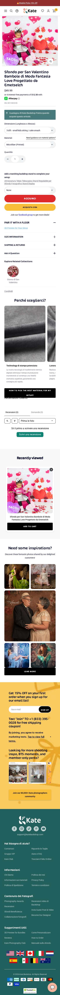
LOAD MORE (30, 671)
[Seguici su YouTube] (43, 828)
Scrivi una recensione (30, 434)
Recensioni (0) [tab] (12, 412)
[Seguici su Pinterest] (36, 828)
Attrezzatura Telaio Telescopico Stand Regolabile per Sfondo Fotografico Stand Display (27, 182)
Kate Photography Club (14, 943)
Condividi (8, 291)
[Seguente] (54, 41)
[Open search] (7, 421)
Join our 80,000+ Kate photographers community (30, 795)
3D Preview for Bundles (14, 932)
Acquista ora (30, 207)
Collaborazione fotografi (15, 917)
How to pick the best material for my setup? (30, 392)
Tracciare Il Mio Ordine (41, 859)
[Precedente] (5, 41)
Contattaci (9, 849)
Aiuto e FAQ (36, 854)
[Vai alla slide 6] (33, 64)
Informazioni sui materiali (15, 880)
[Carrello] (54, 10)
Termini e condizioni (40, 885)
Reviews (8, 938)
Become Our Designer (41, 915)
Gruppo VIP (9, 854)
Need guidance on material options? (41, 138)
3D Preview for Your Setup (16, 228)
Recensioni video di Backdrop (39, 903)
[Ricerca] (11, 11)
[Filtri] (15, 421)
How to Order (37, 938)
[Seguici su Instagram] (21, 828)
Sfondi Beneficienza (13, 911)
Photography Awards (14, 901)
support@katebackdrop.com (30, 834)
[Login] (48, 11)
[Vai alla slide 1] (22, 64)
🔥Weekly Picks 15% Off (27, 3)
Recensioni (9, 906)
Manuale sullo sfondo (41, 943)
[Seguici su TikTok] (28, 828)
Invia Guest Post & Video (42, 910)
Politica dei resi (38, 875)
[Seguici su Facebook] (14, 828)
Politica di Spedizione (13, 885)
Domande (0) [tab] (37, 412)
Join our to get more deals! (30, 215)
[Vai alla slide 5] (31, 64)
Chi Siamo (8, 875)
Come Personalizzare (41, 932)
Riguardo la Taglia (39, 849)
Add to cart (30, 526)
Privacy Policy (37, 880)
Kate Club (8, 859)
